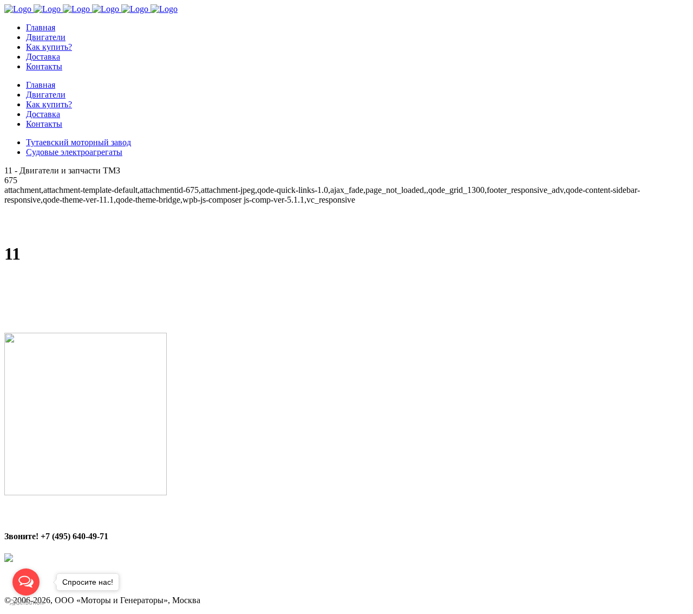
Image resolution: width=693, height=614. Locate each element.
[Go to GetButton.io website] (26, 602)
